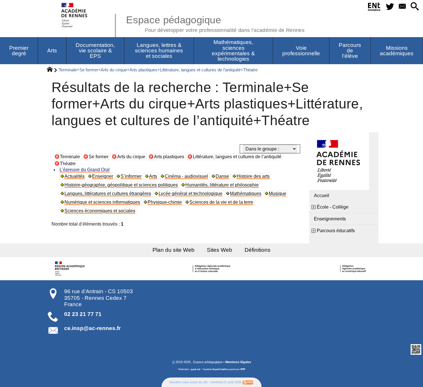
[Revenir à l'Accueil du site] (52, 70)
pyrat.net (195, 369)
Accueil (321, 195)
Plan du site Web (174, 250)
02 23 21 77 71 (83, 314)
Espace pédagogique (215, 23)
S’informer (131, 176)
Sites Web (219, 250)
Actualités (74, 176)
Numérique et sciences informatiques (102, 202)
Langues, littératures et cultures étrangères (107, 193)
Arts (153, 176)
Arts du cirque (131, 156)
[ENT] (374, 8)
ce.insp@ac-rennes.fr (92, 328)
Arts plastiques (169, 156)
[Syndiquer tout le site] (248, 382)
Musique (277, 193)
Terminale (70, 156)
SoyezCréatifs (219, 369)
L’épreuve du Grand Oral (85, 169)
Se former (98, 156)
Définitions (257, 250)
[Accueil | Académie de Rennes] (70, 268)
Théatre (68, 163)
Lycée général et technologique (190, 193)
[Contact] (402, 7)
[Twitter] (390, 7)
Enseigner (102, 176)
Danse (222, 176)
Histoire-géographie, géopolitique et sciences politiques (121, 184)
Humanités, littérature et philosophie (222, 184)
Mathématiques (245, 193)
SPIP (242, 369)
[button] (414, 7)
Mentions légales (238, 362)
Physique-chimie (165, 202)
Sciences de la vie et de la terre (221, 202)
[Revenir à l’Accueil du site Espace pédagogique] (74, 15)
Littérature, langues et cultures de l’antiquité (237, 156)
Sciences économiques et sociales (99, 210)
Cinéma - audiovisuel (186, 176)
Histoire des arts (253, 176)
